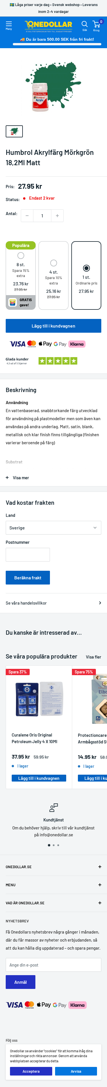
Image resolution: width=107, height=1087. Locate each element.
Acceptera (31, 1071)
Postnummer (18, 542)
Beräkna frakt (27, 577)
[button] (21, 272)
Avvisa (76, 1071)
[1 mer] (57, 216)
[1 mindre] (27, 216)
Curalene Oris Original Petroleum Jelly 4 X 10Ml (34, 738)
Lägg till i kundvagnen (53, 325)
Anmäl (20, 982)
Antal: (11, 213)
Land (10, 515)
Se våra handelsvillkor (26, 602)
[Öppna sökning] (85, 24)
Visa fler (93, 656)
